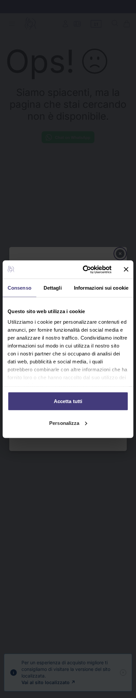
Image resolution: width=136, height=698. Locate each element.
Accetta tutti (68, 401)
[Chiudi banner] (126, 269)
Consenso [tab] (19, 288)
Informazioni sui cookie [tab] (101, 288)
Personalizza (64, 423)
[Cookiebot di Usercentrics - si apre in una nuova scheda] (84, 269)
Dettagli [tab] (53, 288)
